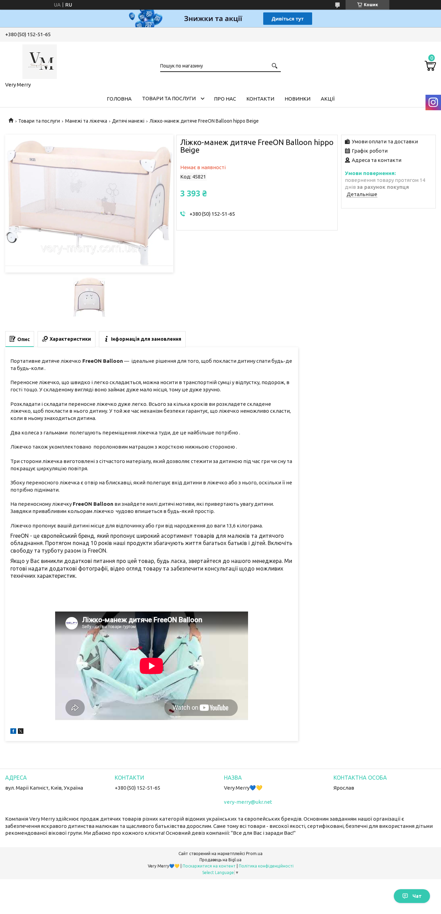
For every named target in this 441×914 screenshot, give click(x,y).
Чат (417, 896)
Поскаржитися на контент (209, 866)
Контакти (260, 99)
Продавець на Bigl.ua (220, 859)
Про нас (225, 99)
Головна (119, 99)
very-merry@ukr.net (248, 802)
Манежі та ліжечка (86, 121)
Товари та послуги (169, 98)
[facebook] (13, 732)
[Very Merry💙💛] (39, 60)
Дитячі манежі (128, 121)
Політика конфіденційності (266, 866)
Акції (328, 99)
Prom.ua (254, 853)
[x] (20, 732)
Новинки (297, 99)
